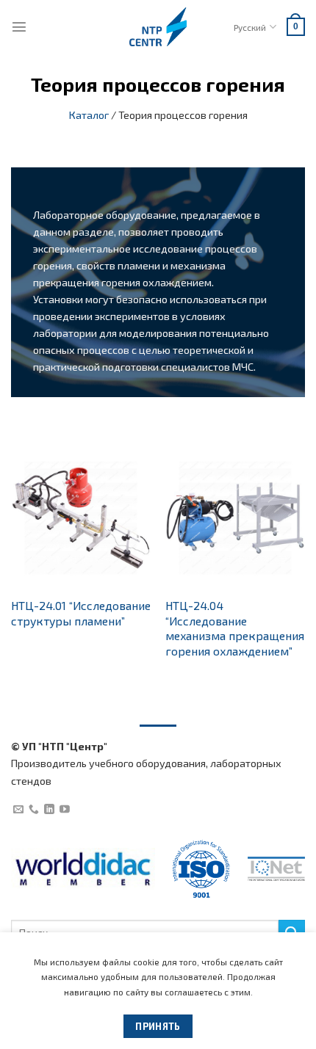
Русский (250, 27)
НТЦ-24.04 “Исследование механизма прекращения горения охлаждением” (234, 628)
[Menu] (19, 26)
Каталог (89, 115)
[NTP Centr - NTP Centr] (158, 27)
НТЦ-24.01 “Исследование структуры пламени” (81, 613)
